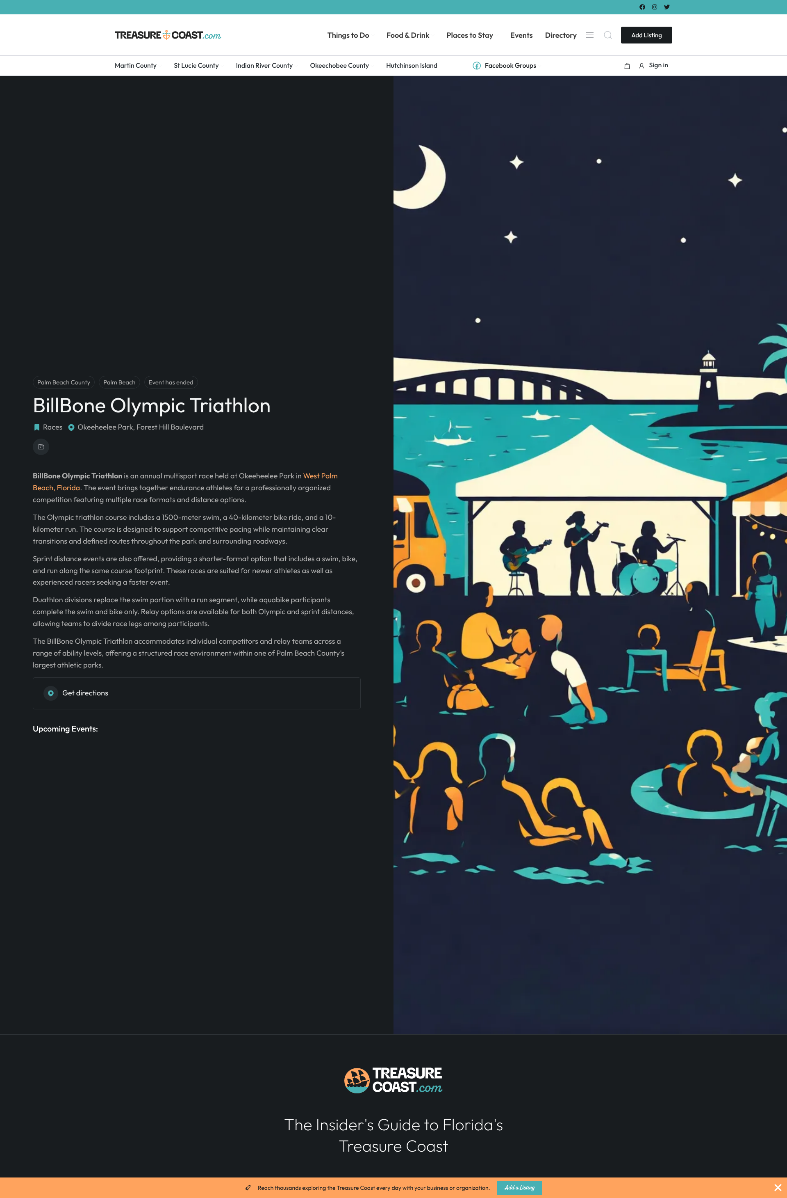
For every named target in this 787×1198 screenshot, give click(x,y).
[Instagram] (655, 7)
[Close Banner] (778, 1188)
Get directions (85, 692)
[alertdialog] (393, 1187)
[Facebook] (642, 7)
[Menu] (590, 35)
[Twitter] (667, 7)
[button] (627, 65)
